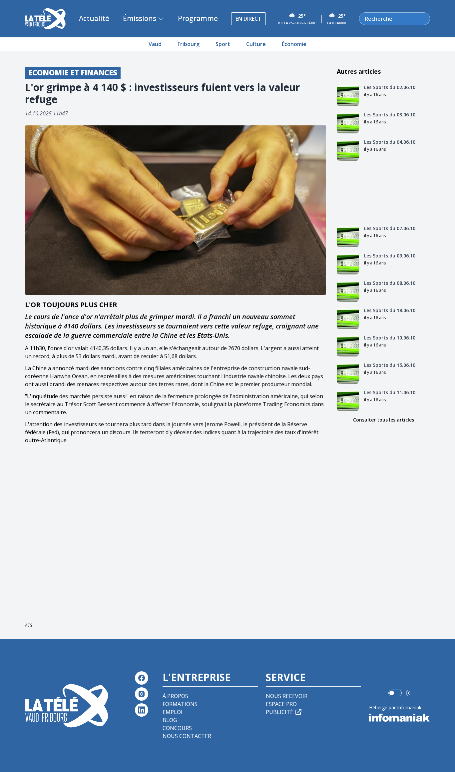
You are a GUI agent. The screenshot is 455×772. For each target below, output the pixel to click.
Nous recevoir (286, 696)
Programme (198, 18)
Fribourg (189, 44)
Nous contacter (187, 736)
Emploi (173, 712)
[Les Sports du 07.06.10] (348, 236)
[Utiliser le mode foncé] (407, 693)
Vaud (155, 44)
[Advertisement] (175, 533)
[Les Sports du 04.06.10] (348, 150)
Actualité (94, 18)
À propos (175, 696)
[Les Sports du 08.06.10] (348, 291)
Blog (170, 720)
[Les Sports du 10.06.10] (348, 345)
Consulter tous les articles (383, 420)
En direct (248, 18)
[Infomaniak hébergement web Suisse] (399, 718)
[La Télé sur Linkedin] (142, 710)
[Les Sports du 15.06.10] (348, 373)
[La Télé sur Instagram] (142, 694)
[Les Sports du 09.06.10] (348, 263)
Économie (294, 44)
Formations (180, 704)
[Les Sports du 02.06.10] (348, 95)
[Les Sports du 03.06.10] (348, 122)
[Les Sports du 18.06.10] (348, 318)
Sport (223, 44)
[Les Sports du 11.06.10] (348, 400)
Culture (256, 44)
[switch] (395, 693)
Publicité (279, 712)
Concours (177, 728)
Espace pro (281, 704)
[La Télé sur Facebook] (142, 678)
